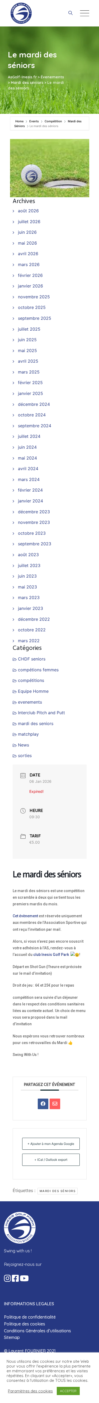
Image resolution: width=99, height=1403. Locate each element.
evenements (30, 702)
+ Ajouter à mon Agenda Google (50, 1144)
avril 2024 (28, 468)
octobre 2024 (32, 414)
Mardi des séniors (58, 1191)
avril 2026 (28, 253)
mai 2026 (27, 243)
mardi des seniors (35, 723)
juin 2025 (27, 339)
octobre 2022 (32, 629)
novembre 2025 (34, 296)
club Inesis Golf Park (51, 954)
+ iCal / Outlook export (50, 1160)
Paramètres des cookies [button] (30, 1391)
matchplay (28, 734)
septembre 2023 (34, 543)
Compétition (53, 121)
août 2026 (28, 210)
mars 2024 (29, 479)
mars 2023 (29, 597)
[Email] (55, 1104)
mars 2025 (29, 372)
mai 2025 (27, 350)
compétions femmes (38, 669)
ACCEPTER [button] (68, 1391)
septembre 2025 (34, 318)
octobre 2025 (32, 307)
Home (19, 121)
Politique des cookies (24, 1323)
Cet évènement (25, 916)
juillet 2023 (29, 565)
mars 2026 (29, 264)
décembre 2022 (34, 619)
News (23, 745)
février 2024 (30, 490)
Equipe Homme (33, 691)
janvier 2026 (30, 286)
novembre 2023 (34, 522)
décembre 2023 (34, 511)
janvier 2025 (30, 393)
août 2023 (28, 554)
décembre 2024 (34, 404)
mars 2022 (29, 640)
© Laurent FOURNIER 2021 (30, 1350)
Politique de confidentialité (30, 1317)
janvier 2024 (30, 500)
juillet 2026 (29, 221)
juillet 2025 (29, 329)
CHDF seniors (31, 659)
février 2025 (30, 382)
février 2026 (30, 275)
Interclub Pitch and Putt (41, 712)
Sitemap (12, 1337)
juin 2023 (27, 576)
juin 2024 (27, 447)
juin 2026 (27, 232)
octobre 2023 (32, 533)
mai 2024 (27, 458)
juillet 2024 (29, 436)
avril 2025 (28, 361)
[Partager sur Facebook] (43, 1104)
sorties (25, 755)
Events (34, 121)
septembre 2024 (34, 425)
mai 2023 (27, 587)
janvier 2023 (30, 608)
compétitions (31, 680)
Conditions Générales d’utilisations (37, 1330)
